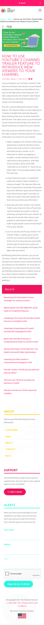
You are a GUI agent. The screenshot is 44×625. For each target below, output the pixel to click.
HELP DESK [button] (16, 492)
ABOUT (9, 443)
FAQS (8, 436)
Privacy (25, 603)
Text (6, 559)
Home (3, 19)
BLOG (8, 456)
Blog (9, 19)
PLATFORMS (12, 430)
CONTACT (11, 449)
